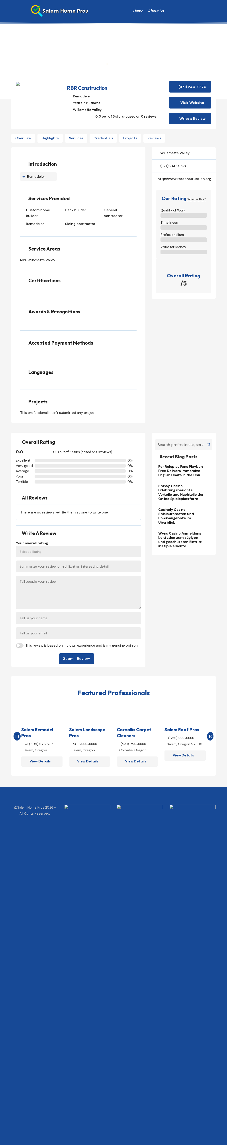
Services (76, 138)
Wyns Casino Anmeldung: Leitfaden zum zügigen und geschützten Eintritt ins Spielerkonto (180, 540)
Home (138, 10)
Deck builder (75, 210)
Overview (23, 138)
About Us (156, 10)
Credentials (103, 138)
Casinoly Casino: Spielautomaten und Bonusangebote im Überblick (176, 516)
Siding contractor (80, 223)
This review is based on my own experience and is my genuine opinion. (81, 645)
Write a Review (192, 118)
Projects (130, 138)
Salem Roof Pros (181, 729)
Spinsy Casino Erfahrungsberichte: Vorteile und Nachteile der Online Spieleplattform (181, 492)
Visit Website (192, 102)
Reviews (154, 138)
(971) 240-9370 (192, 87)
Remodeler (82, 96)
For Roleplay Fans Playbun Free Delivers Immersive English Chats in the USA (180, 470)
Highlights (50, 138)
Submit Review (76, 658)
